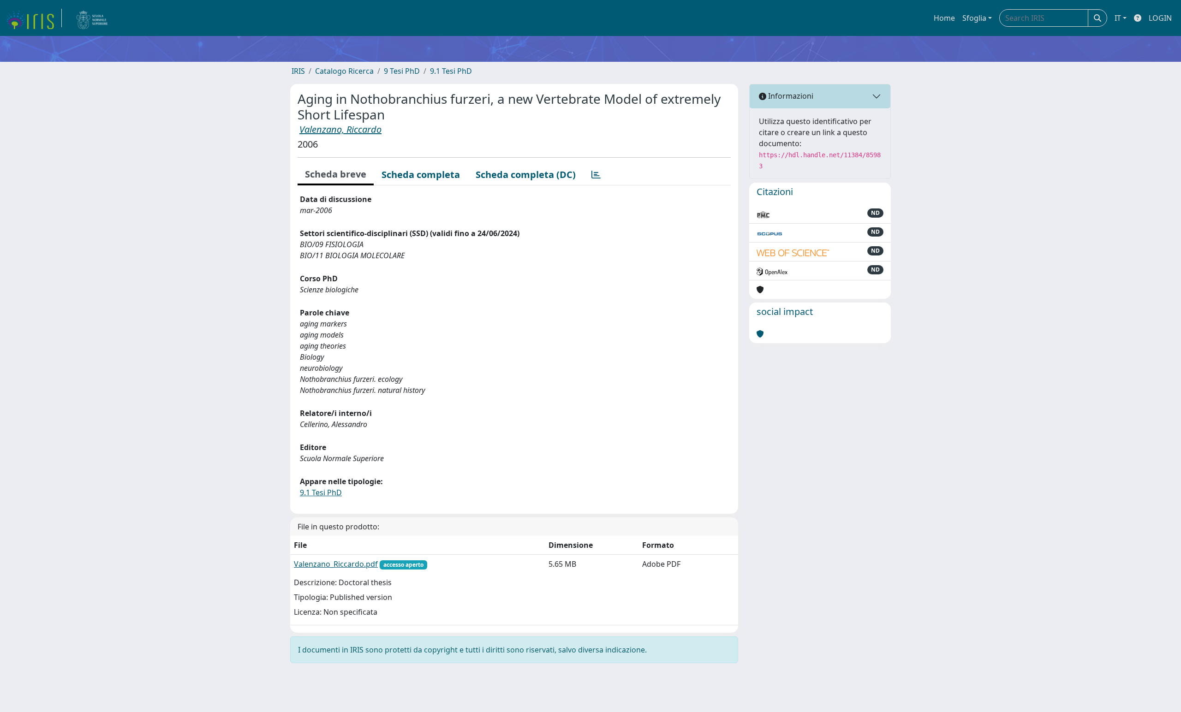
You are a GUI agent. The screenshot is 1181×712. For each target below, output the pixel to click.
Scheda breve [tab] (335, 174)
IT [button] (1118, 18)
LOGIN (1160, 18)
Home (944, 18)
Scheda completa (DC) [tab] (526, 174)
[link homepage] (34, 18)
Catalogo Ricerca (344, 71)
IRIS (298, 71)
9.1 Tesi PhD (451, 71)
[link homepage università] (92, 18)
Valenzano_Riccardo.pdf (336, 564)
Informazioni (789, 96)
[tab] (596, 174)
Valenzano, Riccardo (340, 129)
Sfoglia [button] (974, 18)
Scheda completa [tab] (421, 174)
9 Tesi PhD (402, 71)
